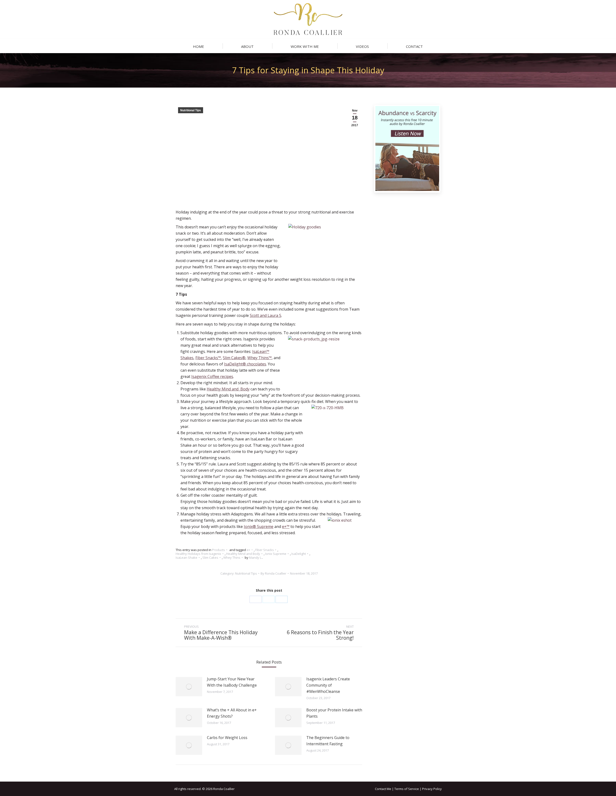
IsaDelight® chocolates (245, 364)
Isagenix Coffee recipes (212, 376)
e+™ (285, 526)
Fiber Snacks (264, 550)
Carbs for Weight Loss (227, 737)
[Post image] (189, 686)
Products (218, 550)
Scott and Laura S (265, 315)
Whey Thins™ (259, 357)
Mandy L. (255, 557)
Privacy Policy (432, 789)
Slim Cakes (210, 557)
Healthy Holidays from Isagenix (198, 554)
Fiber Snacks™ (208, 357)
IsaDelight (298, 554)
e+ (248, 550)
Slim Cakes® (234, 357)
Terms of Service (406, 789)
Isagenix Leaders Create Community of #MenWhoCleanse (328, 685)
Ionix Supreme (275, 554)
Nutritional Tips (190, 110)
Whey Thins (231, 557)
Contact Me (383, 789)
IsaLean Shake (186, 557)
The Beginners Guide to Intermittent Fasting (327, 740)
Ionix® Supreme (258, 526)
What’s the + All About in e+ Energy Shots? (232, 713)
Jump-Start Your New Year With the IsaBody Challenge (232, 682)
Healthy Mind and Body (228, 389)
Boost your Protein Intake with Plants (334, 713)
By (273, 573)
